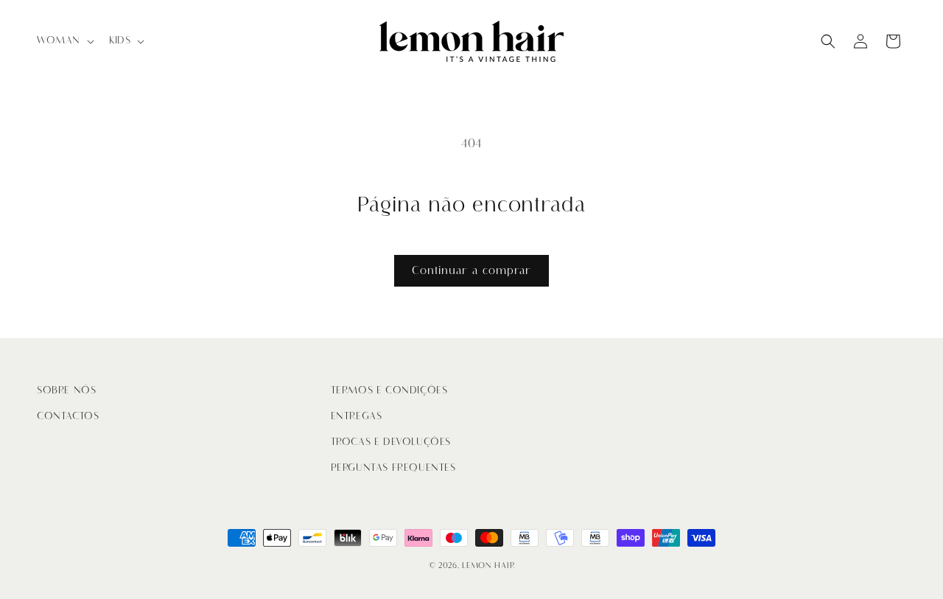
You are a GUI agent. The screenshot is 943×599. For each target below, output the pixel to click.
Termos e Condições (389, 390)
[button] (64, 40)
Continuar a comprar (471, 270)
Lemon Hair (488, 565)
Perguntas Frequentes (393, 467)
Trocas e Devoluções (391, 441)
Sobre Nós (66, 390)
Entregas (356, 416)
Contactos (68, 416)
